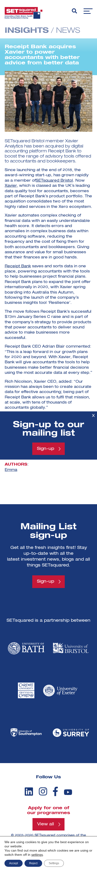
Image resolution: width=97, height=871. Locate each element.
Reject (33, 863)
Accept (13, 863)
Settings (54, 863)
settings (37, 854)
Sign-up (45, 449)
